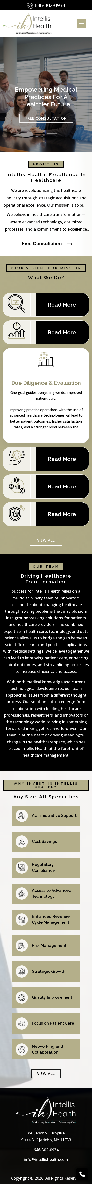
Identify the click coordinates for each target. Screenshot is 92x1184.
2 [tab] (52, 133)
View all (46, 540)
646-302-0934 (49, 5)
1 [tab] (40, 133)
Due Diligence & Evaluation (46, 383)
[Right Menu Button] (81, 23)
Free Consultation (46, 118)
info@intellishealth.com (46, 1159)
